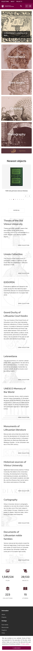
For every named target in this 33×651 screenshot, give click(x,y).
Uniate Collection (13, 254)
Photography (16, 134)
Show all (16, 210)
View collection (23, 245)
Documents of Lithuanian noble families (13, 535)
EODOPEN (9, 282)
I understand (16, 648)
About (12, 1)
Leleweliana (10, 356)
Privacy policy (25, 644)
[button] (15, 41)
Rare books (16, 82)
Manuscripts (16, 56)
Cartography (10, 499)
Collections (5, 1)
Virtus (3, 633)
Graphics (16, 108)
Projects (19, 1)
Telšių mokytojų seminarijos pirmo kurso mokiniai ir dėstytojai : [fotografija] (16, 191)
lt (26, 6)
